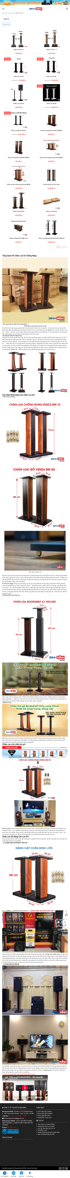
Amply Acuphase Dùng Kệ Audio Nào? (49, 1132)
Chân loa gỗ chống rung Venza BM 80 (18, 184)
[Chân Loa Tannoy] (51, 201)
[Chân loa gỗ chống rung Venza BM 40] (51, 147)
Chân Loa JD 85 (51, 76)
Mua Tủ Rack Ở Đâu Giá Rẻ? (46, 1134)
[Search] (67, 9)
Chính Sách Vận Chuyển (45, 1111)
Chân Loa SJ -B (18, 49)
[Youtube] (66, 1168)
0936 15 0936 (23, 1116)
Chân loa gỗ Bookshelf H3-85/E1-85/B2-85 (51, 238)
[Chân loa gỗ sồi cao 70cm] (51, 174)
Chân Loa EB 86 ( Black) (18, 130)
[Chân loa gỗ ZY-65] (19, 201)
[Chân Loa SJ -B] (19, 39)
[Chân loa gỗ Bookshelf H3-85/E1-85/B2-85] (51, 227)
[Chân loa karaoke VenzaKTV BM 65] (51, 120)
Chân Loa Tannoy (51, 211)
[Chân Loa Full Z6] (19, 93)
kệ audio (55, 330)
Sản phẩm (11, 13)
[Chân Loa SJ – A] (51, 39)
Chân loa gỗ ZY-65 (18, 211)
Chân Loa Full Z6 (18, 103)
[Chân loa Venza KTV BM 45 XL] (19, 227)
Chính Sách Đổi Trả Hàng (45, 1113)
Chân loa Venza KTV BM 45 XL (18, 238)
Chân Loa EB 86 (51, 103)
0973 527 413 (11, 1127)
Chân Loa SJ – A (51, 49)
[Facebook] (63, 1168)
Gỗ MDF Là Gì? (42, 1130)
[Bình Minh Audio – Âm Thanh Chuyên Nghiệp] (36, 10)
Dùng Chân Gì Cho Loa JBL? (46, 1126)
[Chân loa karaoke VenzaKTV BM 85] (19, 147)
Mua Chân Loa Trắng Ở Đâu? (46, 1124)
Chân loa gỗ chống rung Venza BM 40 (51, 157)
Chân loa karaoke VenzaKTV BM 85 (18, 157)
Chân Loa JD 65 (19, 76)
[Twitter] (60, 1168)
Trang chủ (4, 13)
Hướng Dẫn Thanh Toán (45, 1117)
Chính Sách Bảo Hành (44, 1115)
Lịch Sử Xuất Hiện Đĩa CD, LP (46, 1128)
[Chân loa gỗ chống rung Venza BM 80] (19, 174)
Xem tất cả (6, 24)
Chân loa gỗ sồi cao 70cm (51, 184)
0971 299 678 (13, 1116)
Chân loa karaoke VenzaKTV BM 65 (51, 130)
